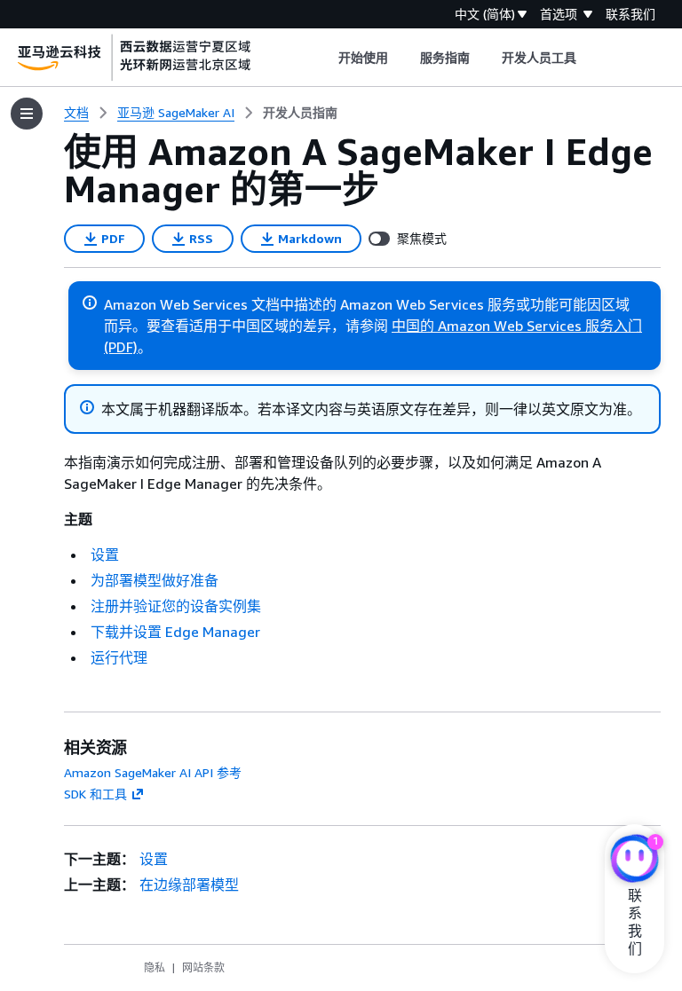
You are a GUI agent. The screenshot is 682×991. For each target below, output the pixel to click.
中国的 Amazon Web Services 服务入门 (517, 325)
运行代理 (119, 657)
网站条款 (203, 967)
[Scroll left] (324, 57)
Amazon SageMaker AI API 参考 (153, 772)
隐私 (154, 967)
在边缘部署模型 (189, 884)
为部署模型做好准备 (154, 580)
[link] (300, 113)
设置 (105, 554)
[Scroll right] (590, 57)
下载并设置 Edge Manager (175, 632)
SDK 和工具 (95, 793)
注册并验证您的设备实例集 (176, 606)
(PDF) (121, 347)
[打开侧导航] (27, 114)
